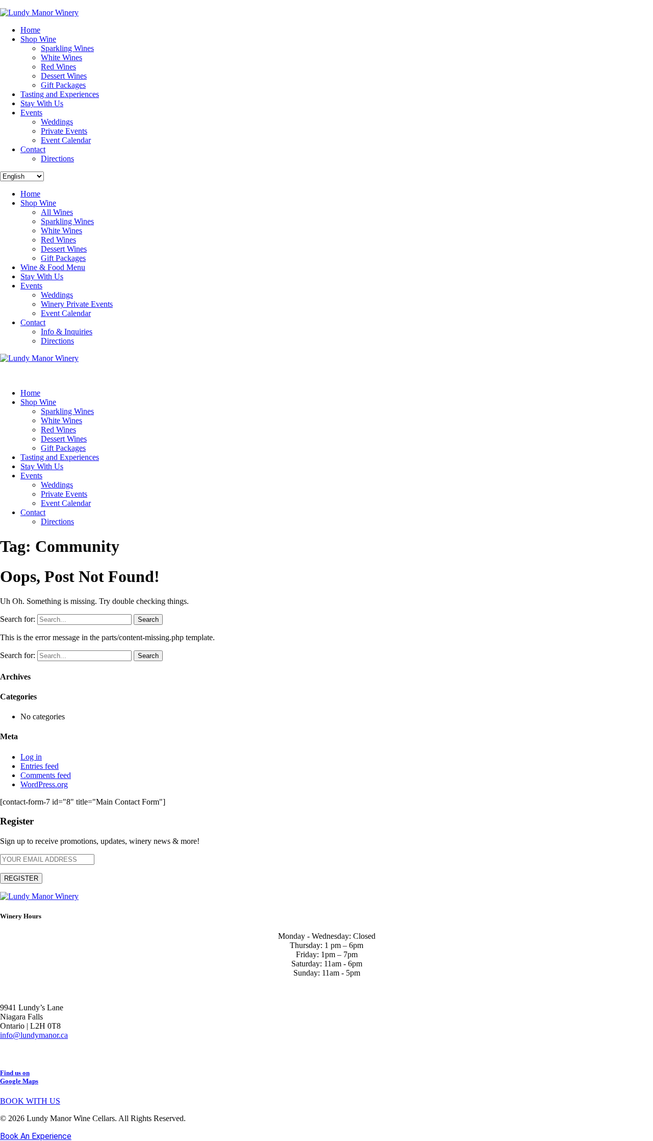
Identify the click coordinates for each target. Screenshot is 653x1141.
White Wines (61, 57)
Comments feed (45, 775)
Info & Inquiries (66, 331)
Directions (57, 158)
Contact (32, 149)
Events (31, 112)
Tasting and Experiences (59, 94)
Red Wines (58, 66)
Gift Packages (63, 85)
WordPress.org (44, 784)
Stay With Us (41, 103)
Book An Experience (35, 1136)
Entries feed (39, 766)
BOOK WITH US (30, 1101)
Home (30, 30)
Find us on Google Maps (19, 1077)
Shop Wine (38, 39)
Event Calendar (66, 140)
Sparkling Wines (67, 48)
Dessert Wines (64, 75)
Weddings (57, 121)
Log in (31, 756)
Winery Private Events (77, 304)
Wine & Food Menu (52, 267)
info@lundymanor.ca (34, 1035)
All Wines (57, 212)
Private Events (64, 131)
